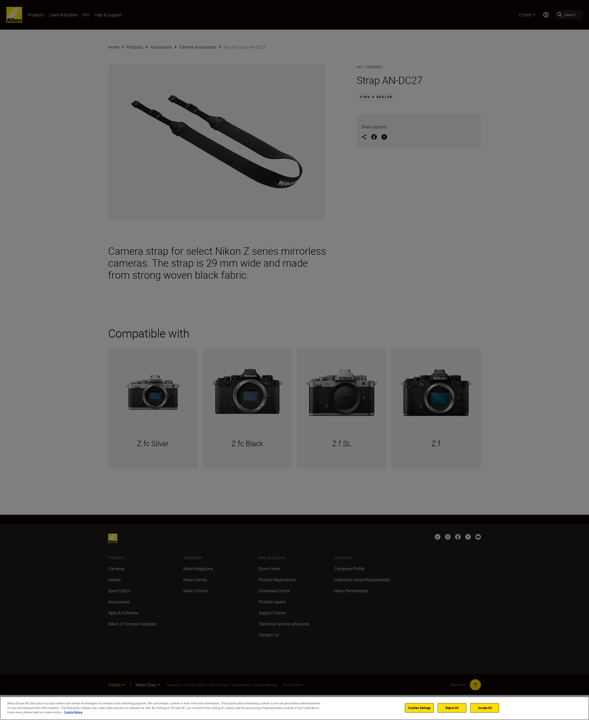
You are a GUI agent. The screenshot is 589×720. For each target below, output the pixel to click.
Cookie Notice (73, 712)
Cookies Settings (419, 708)
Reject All (452, 708)
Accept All (485, 708)
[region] (294, 708)
